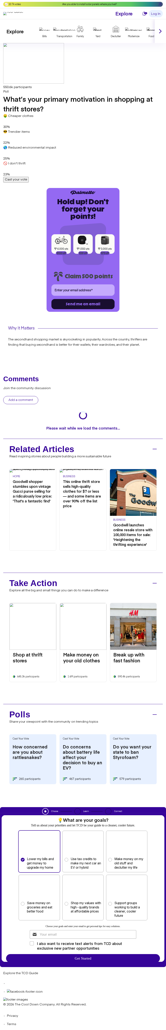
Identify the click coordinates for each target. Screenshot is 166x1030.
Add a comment (21, 400)
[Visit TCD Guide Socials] (11, 983)
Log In (156, 14)
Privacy (12, 1016)
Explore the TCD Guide (20, 973)
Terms (11, 1024)
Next (160, 31)
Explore (124, 13)
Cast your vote (16, 179)
